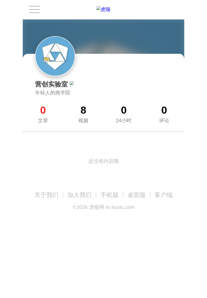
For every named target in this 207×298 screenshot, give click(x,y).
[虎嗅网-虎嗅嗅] (157, 9)
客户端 (163, 194)
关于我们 (46, 194)
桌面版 (136, 194)
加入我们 (79, 194)
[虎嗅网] (103, 9)
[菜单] (34, 9)
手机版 (109, 194)
